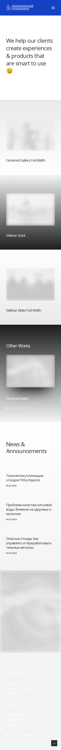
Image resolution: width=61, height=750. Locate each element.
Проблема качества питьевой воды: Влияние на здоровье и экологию (29, 509)
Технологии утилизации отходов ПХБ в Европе (24, 477)
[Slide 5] (22, 408)
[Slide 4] (18, 408)
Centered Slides (17, 398)
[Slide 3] (14, 408)
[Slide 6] (25, 408)
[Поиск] (43, 7)
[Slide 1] (7, 408)
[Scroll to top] (54, 743)
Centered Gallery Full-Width (25, 160)
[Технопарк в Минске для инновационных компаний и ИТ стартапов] (19, 7)
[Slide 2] (11, 408)
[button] (53, 7)
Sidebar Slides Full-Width (23, 310)
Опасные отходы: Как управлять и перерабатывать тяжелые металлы (29, 543)
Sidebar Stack (15, 235)
